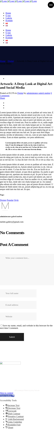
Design (3, 200)
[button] (7, 396)
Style (16, 200)
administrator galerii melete (38, 93)
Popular (10, 200)
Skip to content (6, 393)
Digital (11, 61)
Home (2, 61)
